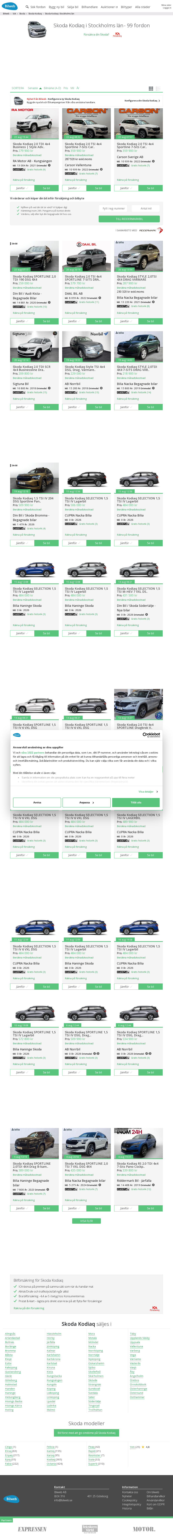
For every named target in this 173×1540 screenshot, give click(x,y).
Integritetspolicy (131, 1504)
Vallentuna (136, 1346)
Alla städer (142, 7)
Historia (127, 1508)
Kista (50, 1371)
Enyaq (9, 1455)
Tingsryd (93, 1405)
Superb (93, 1463)
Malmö (51, 1409)
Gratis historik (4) (36, 528)
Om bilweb (153, 1492)
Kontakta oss (130, 1492)
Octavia (51, 1463)
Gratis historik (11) (89, 302)
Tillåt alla (136, 802)
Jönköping (53, 1346)
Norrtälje (94, 1354)
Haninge (10, 1392)
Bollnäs (9, 1342)
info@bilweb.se (63, 1500)
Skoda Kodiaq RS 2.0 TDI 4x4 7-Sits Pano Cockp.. (137, 1165)
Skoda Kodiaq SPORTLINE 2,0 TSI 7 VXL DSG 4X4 (86, 1165)
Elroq (8, 1451)
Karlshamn (53, 1354)
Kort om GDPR (156, 1504)
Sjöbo (91, 1367)
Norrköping (95, 1350)
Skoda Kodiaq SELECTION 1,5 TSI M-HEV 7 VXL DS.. (138, 590)
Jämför (20, 188)
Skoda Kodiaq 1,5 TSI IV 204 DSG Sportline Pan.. (33, 499)
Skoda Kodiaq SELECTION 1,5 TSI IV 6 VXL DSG (34, 816)
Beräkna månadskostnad (27, 155)
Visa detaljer (146, 791)
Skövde (92, 1380)
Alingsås (10, 1333)
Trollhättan (95, 1409)
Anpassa (84, 802)
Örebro (134, 1380)
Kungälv (52, 1384)
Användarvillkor (156, 1500)
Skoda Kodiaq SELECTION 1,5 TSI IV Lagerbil (86, 499)
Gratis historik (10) (37, 306)
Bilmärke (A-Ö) (52, 88)
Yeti (132, 1447)
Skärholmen (95, 1376)
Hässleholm (54, 1333)
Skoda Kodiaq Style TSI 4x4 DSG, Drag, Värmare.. (85, 368)
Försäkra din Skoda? (96, 34)
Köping (51, 1388)
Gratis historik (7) (88, 173)
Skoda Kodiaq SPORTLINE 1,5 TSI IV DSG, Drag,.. (86, 1033)
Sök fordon (38, 7)
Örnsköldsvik (138, 1384)
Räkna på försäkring (24, 179)
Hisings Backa (13, 1401)
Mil (72, 88)
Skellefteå (94, 1371)
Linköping (53, 1397)
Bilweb (6, 13)
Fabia (8, 1463)
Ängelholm (136, 1376)
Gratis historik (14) (141, 392)
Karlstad (52, 1363)
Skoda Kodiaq (35, 13)
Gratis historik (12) (141, 1189)
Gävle (8, 1376)
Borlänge (10, 1346)
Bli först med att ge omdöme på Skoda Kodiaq (86, 1433)
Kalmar (51, 1350)
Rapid (92, 1451)
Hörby (51, 1337)
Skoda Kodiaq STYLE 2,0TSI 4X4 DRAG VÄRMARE (137, 277)
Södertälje (94, 1401)
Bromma (10, 1350)
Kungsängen (54, 1380)
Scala (91, 1459)
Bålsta (9, 1354)
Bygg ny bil (56, 7)
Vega (133, 1354)
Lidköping (53, 1392)
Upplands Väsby (140, 1337)
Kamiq (51, 1451)
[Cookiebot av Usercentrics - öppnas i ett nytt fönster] (145, 735)
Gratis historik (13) (89, 392)
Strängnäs (94, 1384)
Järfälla (51, 1342)
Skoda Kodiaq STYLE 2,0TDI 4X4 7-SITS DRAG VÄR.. (137, 368)
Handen (10, 1388)
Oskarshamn (96, 1363)
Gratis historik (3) (88, 523)
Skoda (22, 13)
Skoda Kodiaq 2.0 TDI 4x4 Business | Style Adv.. (31, 145)
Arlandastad (12, 1337)
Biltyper (126, 7)
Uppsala (135, 1342)
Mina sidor (166, 5)
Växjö (133, 1367)
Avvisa (37, 802)
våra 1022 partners (33, 752)
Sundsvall (94, 1388)
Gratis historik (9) (36, 169)
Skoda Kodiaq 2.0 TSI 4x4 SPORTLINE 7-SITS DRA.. (83, 277)
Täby (133, 1333)
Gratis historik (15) (37, 392)
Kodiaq (51, 1459)
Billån (150, 1508)
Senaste (33, 88)
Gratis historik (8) (140, 306)
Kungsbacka (54, 1376)
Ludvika (51, 1405)
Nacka (92, 1346)
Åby (132, 1371)
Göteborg (11, 1380)
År (78, 88)
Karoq (51, 1455)
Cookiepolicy (129, 1500)
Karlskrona (53, 1359)
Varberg (135, 1350)
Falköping (11, 1367)
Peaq (91, 1446)
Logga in (167, 7)
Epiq (8, 1459)
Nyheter (127, 1496)
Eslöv (8, 1363)
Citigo (9, 1446)
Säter (91, 1397)
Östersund (136, 1392)
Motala (92, 1337)
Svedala (93, 1392)
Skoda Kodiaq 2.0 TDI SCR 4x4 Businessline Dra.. (31, 368)
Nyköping (94, 1359)
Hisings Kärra (13, 1405)
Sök (14, 13)
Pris (65, 88)
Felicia (51, 1446)
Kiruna (51, 1367)
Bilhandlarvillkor (156, 1496)
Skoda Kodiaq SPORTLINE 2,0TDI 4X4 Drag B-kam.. (32, 1165)
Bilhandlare (90, 7)
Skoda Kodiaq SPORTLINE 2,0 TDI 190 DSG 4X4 (34, 277)
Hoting (9, 1409)
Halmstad (11, 1384)
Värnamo (135, 1359)
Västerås (135, 1363)
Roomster (94, 1455)
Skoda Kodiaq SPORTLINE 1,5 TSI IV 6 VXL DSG (34, 726)
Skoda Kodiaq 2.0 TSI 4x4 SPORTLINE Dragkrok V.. (135, 726)
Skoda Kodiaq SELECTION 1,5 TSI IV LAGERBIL (138, 816)
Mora (91, 1333)
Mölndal (93, 1342)
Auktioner (108, 7)
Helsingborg (12, 1397)
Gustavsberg (13, 1371)
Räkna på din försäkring (29, 1308)
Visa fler (86, 1221)
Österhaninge (138, 1388)
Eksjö (8, 1359)
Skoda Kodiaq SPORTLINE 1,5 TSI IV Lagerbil (34, 1033)
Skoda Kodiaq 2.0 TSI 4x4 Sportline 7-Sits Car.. (83, 145)
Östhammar (137, 1397)
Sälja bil (72, 7)
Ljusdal (51, 1401)
